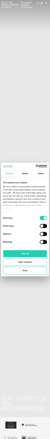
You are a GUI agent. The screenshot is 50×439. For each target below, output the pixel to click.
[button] (38, 3)
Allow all (25, 253)
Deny (25, 270)
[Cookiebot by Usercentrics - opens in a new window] (36, 166)
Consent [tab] (9, 173)
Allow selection (25, 262)
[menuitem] (38, 3)
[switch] (43, 226)
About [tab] (41, 173)
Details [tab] (25, 173)
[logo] (17, 5)
